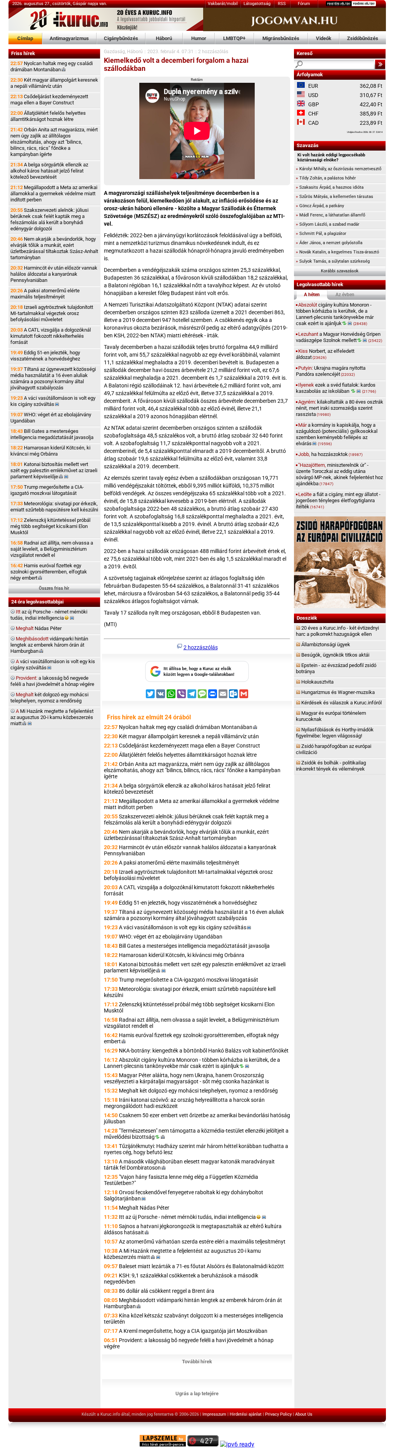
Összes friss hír (54, 588)
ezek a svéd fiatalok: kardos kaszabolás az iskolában (336, 388)
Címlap (25, 38)
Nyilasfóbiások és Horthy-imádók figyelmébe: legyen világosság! (335, 733)
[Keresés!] (380, 64)
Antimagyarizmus (69, 38)
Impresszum (214, 1414)
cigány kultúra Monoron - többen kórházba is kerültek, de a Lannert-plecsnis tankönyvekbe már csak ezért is (335, 314)
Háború (164, 38)
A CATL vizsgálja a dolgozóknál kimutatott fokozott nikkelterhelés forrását (50, 336)
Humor (198, 38)
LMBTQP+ (234, 38)
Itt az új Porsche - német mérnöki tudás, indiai (187, 1217)
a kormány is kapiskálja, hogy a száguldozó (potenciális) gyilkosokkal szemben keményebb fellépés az (336, 434)
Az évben (345, 294)
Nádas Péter (39, 628)
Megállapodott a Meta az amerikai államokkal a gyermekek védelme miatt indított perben (53, 193)
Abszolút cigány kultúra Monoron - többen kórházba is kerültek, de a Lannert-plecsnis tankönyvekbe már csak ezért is (192, 1063)
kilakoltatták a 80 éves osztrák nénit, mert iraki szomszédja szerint (339, 408)
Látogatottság (257, 3)
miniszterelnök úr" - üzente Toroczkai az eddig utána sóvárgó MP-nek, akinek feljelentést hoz (339, 474)
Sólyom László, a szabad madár (327, 224)
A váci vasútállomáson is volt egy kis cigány (52, 401)
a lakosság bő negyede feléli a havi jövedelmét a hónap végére (52, 681)
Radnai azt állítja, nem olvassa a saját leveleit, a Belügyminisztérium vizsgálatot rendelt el (51, 549)
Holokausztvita (317, 682)
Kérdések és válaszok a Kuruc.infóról (341, 703)
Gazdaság (114, 51)
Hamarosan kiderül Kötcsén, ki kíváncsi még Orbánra (50, 451)
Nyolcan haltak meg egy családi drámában (51, 66)
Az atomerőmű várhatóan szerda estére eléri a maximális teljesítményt (202, 1242)
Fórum (304, 3)
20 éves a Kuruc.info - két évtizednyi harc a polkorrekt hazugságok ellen (337, 631)
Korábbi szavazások (340, 270)
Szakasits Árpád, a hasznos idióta (330, 187)
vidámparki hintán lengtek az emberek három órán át (49, 645)
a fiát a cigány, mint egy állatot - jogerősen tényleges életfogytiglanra (338, 500)
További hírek (197, 1361)
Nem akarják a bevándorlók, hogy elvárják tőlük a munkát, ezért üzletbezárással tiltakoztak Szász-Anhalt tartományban (54, 248)
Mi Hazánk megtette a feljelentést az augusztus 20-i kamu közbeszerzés (51, 717)
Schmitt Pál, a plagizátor (321, 233)
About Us (303, 1414)
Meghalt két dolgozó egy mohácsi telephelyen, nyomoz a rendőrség (198, 1091)
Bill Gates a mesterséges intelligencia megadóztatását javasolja (51, 434)
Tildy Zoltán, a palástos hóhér (326, 178)
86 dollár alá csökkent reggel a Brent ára (166, 1291)
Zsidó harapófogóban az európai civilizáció (333, 749)
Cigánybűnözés (121, 38)
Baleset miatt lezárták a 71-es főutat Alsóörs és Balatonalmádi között (201, 1266)
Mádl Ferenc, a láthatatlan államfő (330, 215)
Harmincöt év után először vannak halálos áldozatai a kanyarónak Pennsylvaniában (53, 274)
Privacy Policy (278, 1414)
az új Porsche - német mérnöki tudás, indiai (48, 615)
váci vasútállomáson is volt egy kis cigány (52, 664)
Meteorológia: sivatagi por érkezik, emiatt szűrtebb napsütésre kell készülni (54, 507)
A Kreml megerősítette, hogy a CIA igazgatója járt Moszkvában (193, 1331)
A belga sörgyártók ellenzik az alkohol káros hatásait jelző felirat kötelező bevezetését (49, 171)
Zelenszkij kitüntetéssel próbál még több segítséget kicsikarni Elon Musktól (50, 526)
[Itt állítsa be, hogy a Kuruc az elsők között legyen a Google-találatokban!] (197, 680)
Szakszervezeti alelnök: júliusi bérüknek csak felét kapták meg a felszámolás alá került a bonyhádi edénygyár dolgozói (49, 219)
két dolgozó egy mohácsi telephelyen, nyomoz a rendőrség (49, 698)
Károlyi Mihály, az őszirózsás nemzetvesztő (338, 168)
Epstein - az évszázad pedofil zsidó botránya (336, 668)
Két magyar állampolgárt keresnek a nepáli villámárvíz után (54, 83)
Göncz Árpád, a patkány (320, 205)
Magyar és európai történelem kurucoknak (331, 716)
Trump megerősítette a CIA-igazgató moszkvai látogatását (47, 490)
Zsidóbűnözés (362, 38)
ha (330, 454)
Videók (323, 38)
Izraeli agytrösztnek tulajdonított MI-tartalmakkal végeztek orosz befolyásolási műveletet (51, 313)
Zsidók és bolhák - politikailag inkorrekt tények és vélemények (331, 766)
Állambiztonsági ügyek (325, 644)
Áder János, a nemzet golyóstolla (329, 242)
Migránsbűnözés (280, 38)
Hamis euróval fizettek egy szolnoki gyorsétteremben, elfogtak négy (48, 572)
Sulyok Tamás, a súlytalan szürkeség (333, 261)
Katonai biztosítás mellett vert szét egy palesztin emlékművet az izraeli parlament (53, 470)
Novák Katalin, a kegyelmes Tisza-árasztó (337, 252)
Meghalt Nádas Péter (144, 1208)
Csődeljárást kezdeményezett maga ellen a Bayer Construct (49, 100)
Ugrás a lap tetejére (197, 1393)
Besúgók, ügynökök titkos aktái (335, 655)
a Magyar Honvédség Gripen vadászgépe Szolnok (339, 337)
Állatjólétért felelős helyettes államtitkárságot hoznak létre (48, 116)
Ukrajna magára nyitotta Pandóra (331, 371)
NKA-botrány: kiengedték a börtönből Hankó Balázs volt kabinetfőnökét (204, 1050)
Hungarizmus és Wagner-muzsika (338, 692)
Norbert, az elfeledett (325, 354)
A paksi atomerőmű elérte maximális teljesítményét (45, 294)
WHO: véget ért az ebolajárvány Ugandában (50, 418)
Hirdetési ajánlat (246, 1414)
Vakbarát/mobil (223, 3)
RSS (282, 3)
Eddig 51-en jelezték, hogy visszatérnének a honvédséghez (45, 356)
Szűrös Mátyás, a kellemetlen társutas (334, 196)
